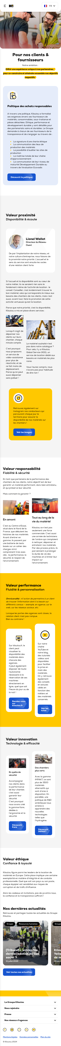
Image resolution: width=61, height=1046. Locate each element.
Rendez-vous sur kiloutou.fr (18, 703)
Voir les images (24, 432)
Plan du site (45, 1037)
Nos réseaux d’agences (16, 1020)
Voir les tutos (44, 709)
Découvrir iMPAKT (43, 830)
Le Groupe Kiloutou (14, 1002)
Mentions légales (10, 1037)
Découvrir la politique (21, 177)
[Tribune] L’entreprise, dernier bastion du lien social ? (22, 953)
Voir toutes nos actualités (19, 972)
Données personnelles (29, 1037)
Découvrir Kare (17, 826)
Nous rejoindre (11, 1008)
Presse (7, 1014)
